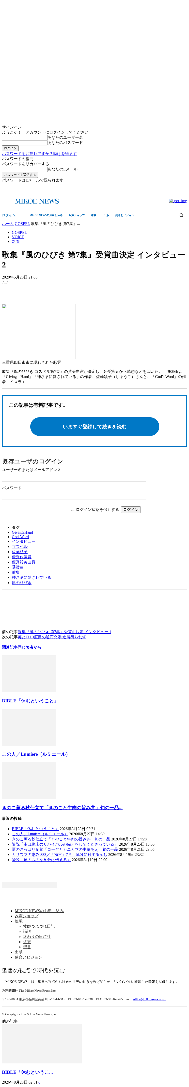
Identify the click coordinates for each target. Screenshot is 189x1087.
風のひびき (22, 583)
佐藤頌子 (20, 552)
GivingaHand (22, 532)
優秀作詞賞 (22, 557)
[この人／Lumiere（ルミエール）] (29, 744)
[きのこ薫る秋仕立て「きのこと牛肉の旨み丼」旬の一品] (29, 797)
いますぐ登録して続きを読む (95, 426)
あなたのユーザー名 (65, 137)
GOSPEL (22, 224)
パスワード (12, 488)
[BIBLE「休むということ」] (29, 691)
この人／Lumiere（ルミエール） (36, 754)
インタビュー (23, 541)
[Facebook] (177, 186)
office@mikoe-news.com (149, 999)
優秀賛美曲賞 (23, 562)
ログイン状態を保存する (97, 509)
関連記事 (10, 647)
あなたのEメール (62, 169)
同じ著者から (29, 647)
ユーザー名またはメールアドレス (31, 470)
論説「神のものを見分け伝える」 (41, 860)
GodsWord (20, 537)
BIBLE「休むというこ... (27, 1072)
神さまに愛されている (31, 577)
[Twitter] (184, 186)
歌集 (16, 572)
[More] (45, 289)
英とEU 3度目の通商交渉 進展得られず (52, 637)
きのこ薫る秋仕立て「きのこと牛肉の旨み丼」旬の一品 (61, 839)
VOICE (18, 237)
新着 (16, 241)
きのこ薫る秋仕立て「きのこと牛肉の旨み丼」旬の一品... (62, 807)
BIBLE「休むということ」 (30, 700)
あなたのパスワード (65, 142)
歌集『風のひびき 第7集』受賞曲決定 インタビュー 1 (64, 632)
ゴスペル (20, 546)
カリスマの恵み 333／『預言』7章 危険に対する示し (59, 854)
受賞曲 (18, 567)
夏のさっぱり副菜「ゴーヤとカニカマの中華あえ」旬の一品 (65, 849)
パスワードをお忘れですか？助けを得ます (39, 154)
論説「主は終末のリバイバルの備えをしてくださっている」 (65, 844)
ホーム (8, 224)
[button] (181, 215)
